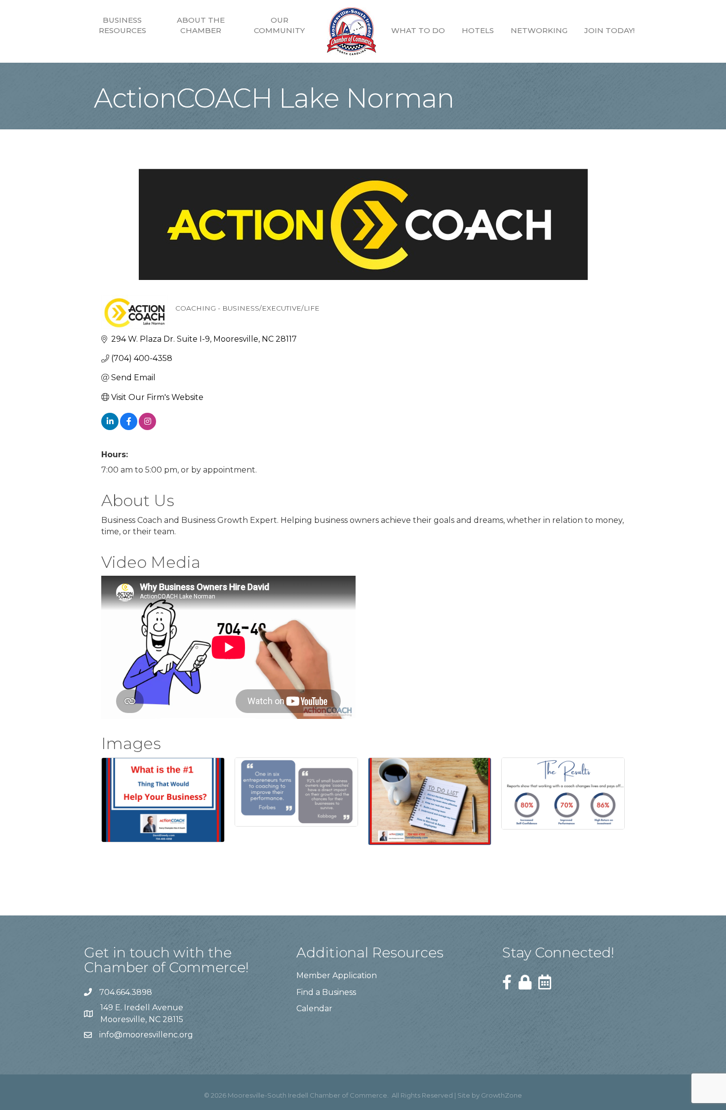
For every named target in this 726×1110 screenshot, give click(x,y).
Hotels (478, 30)
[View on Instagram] (147, 427)
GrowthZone (501, 1095)
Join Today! (609, 30)
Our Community (279, 25)
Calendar (314, 1008)
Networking (539, 30)
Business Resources (122, 25)
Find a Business (326, 992)
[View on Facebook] (128, 427)
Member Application (336, 975)
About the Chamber (201, 25)
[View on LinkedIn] (110, 427)
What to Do (418, 30)
